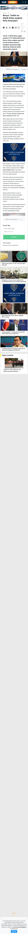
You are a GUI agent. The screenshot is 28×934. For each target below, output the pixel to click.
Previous (1, 344)
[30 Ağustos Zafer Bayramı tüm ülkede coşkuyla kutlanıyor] (14, 363)
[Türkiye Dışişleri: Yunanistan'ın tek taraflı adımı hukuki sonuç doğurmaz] (14, 325)
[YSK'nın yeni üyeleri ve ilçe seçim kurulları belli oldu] (14, 256)
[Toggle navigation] (26, 2)
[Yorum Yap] (19, 27)
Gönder (15, 237)
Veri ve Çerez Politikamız (20, 927)
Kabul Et (14, 931)
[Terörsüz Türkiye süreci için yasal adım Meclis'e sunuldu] (14, 341)
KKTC (9, 13)
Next (27, 344)
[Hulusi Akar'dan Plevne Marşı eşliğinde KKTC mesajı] (14, 308)
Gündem (4, 13)
